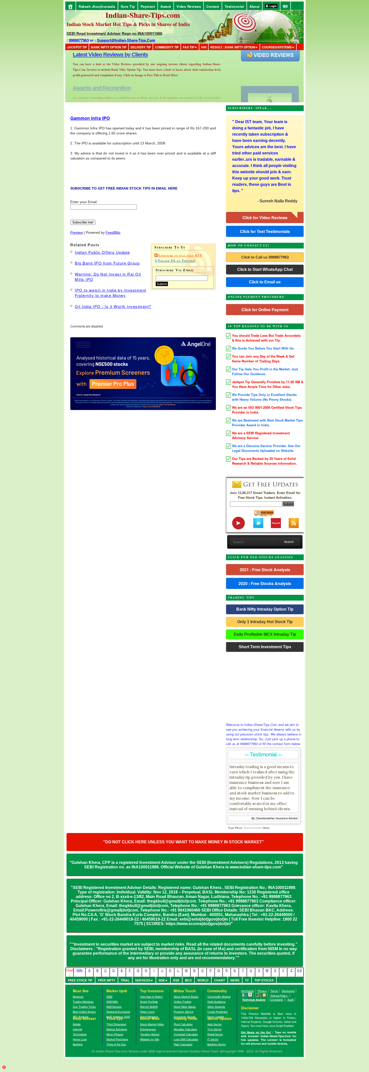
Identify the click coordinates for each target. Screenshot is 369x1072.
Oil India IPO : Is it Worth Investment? (113, 306)
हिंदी (285, 6)
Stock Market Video (152, 1024)
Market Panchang (117, 1039)
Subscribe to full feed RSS (180, 255)
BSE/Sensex (114, 1007)
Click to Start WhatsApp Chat (265, 269)
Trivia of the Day (116, 1044)
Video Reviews (188, 6)
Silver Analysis (216, 1007)
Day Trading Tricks (84, 1007)
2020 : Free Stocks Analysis (264, 583)
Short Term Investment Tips (265, 647)
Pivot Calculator (183, 1024)
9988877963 (79, 40)
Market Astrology (116, 1029)
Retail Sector (215, 1034)
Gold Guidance (216, 1002)
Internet (77, 1029)
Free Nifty (106, 980)
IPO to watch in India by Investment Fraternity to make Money (110, 292)
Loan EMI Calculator (186, 1039)
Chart (219, 980)
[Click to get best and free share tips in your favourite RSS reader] (264, 996)
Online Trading (182, 1002)
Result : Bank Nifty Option (232, 47)
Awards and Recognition (102, 54)
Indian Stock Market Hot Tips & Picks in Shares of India (128, 24)
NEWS (234, 980)
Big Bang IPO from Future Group (107, 263)
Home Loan (80, 1039)
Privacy (262, 991)
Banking (78, 1044)
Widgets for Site (149, 1039)
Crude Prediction (217, 1012)
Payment (148, 6)
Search (289, 542)
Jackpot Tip (77, 47)
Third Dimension (116, 1024)
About (255, 6)
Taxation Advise (149, 1034)
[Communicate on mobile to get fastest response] (243, 996)
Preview (76, 232)
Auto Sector (214, 1024)
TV (247, 980)
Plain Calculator (183, 1044)
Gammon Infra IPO (90, 118)
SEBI (109, 997)
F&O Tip (188, 47)
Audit (290, 1000)
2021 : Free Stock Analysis (265, 569)
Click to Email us (265, 282)
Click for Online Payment (264, 309)
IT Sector (213, 1039)
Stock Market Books (186, 997)
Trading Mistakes (83, 1002)
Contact (212, 6)
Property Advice (183, 1012)
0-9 (299, 970)
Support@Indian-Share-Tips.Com (126, 40)
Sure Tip (128, 6)
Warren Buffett (149, 1007)
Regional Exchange (118, 1012)
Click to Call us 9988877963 (265, 257)
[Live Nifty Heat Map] (257, 996)
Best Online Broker (84, 1012)
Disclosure (288, 991)
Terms (274, 991)
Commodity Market (218, 997)
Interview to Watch (151, 997)
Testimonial (234, 6)
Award (165, 6)
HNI (203, 47)
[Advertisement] (265, 685)
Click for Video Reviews (264, 217)
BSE (176, 980)
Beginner (78, 997)
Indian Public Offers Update (102, 252)
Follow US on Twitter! (177, 261)
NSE (162, 980)
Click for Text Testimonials (265, 231)
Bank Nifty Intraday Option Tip (264, 609)
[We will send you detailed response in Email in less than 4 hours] (250, 996)
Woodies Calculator (185, 1029)
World (203, 980)
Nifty (80, 970)
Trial (125, 980)
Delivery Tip (141, 47)
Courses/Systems (277, 47)
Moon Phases (114, 1034)
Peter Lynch (147, 1012)
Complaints (276, 1000)
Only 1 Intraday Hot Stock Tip (265, 622)
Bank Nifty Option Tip (109, 47)
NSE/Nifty (112, 1002)
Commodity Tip (167, 47)
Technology (80, 1034)
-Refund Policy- (279, 996)
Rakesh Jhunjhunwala (97, 6)
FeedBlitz (113, 232)
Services (142, 980)
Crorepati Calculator (186, 1034)
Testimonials (252, 828)
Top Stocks (264, 980)
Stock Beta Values (185, 1007)
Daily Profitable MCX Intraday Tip (265, 634)
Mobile (77, 1024)
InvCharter (247, 991)
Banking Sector (216, 1044)
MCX (188, 980)
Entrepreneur (148, 1029)
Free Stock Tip (80, 980)
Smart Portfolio (149, 1002)
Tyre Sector (214, 1029)
